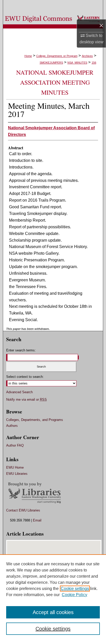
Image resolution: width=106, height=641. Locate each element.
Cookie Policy (74, 595)
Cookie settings (75, 588)
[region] (53, 597)
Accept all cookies (53, 612)
